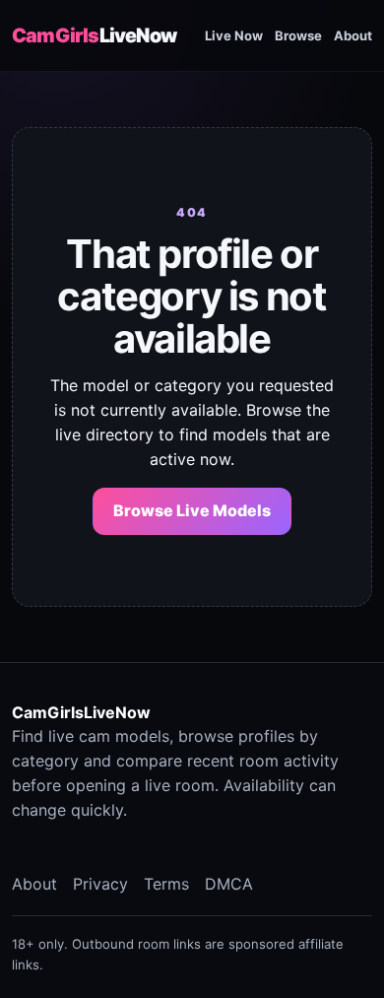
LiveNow (94, 35)
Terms (166, 884)
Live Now (234, 35)
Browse (298, 35)
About (353, 35)
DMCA (229, 884)
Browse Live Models (192, 510)
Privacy (100, 884)
